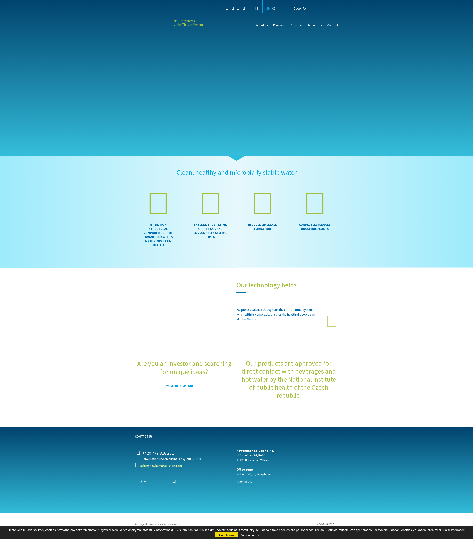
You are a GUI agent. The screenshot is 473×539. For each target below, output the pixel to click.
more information (179, 386)
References (314, 25)
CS (273, 8)
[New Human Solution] (153, 18)
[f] (232, 8)
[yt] (238, 8)
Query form (147, 481)
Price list (296, 25)
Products (279, 25)
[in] (227, 8)
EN (268, 8)
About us (262, 25)
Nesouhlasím (250, 535)
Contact (332, 25)
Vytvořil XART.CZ (325, 524)
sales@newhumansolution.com (161, 466)
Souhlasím (226, 535)
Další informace (454, 529)
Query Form (301, 8)
